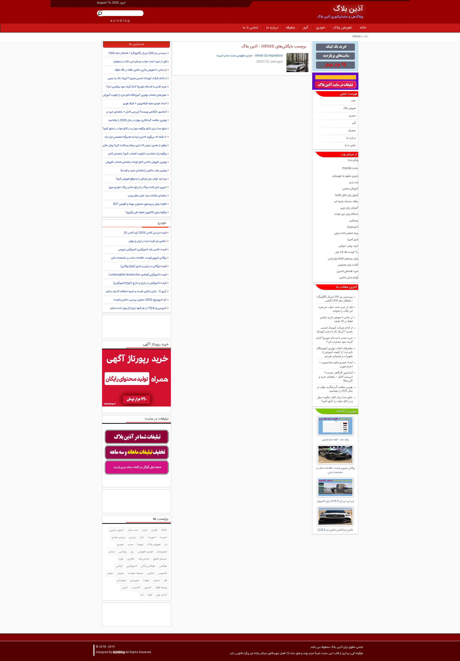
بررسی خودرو (118, 537)
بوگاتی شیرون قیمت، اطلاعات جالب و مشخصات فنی (138, 258)
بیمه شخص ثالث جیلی (346, 234)
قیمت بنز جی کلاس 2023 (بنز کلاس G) (145, 233)
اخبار (144, 530)
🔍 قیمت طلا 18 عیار (346, 252)
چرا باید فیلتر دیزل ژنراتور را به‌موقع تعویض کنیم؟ (141, 179)
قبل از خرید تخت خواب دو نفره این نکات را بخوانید (336, 308)
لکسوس (162, 573)
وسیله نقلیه (161, 588)
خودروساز (162, 552)
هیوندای (121, 580)
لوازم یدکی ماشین (348, 278)
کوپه (150, 595)
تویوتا (140, 544)
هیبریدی (134, 580)
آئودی (154, 530)
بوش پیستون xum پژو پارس (343, 259)
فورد (121, 559)
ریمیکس (353, 221)
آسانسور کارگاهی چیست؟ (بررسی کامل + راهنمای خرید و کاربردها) (336, 376)
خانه (363, 28)
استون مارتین (116, 530)
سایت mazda (350, 168)
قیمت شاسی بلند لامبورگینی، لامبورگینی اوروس (142, 250)
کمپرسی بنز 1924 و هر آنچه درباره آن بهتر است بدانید (138, 308)
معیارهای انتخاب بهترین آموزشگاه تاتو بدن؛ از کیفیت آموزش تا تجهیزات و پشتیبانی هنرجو (335, 352)
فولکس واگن (148, 566)
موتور (110, 573)
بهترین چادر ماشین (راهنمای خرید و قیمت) (144, 171)
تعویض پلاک (342, 28)
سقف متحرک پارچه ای (346, 202)
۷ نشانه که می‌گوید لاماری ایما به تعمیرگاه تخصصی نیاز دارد (135, 137)
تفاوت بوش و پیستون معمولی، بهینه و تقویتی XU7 (140, 204)
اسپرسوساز (352, 227)
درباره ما (272, 28)
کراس (125, 588)
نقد (165, 580)
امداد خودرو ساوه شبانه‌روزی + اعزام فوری (336, 364)
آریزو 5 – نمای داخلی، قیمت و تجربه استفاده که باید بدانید (136, 291)
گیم (305, 28)
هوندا (146, 580)
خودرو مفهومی (145, 552)
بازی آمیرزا (352, 240)
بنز (166, 544)
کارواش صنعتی (350, 189)
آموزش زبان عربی (349, 208)
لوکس (119, 566)
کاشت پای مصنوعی (348, 265)
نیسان (156, 580)
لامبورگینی (131, 566)
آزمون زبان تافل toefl (346, 195)
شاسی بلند (143, 559)
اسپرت (163, 537)
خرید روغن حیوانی (348, 246)
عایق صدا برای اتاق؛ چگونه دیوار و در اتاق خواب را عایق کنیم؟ (335, 399)
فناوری (130, 559)
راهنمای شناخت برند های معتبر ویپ (147, 196)
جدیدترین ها (136, 44)
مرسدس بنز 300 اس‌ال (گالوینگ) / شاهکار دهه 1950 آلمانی (335, 298)
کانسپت (136, 588)
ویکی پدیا (353, 160)
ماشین (150, 573)
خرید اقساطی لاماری (347, 272)
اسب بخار (133, 530)
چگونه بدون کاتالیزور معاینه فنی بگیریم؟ (146, 212)
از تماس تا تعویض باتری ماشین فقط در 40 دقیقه (336, 319)
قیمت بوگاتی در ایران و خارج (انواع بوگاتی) (143, 266)
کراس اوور (161, 595)
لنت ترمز (353, 183)
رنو (132, 552)
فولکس (163, 566)
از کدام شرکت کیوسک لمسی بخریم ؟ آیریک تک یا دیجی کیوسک (334, 329)
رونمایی (123, 552)
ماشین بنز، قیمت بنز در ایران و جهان (147, 241)
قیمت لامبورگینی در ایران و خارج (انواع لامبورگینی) (139, 283)
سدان (112, 552)
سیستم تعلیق (160, 559)
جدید (130, 544)
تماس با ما (250, 28)
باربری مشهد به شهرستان (345, 176)
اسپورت (152, 537)
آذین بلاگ (348, 9)
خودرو (320, 28)
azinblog (120, 20)
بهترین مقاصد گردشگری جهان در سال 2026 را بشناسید (335, 388)
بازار (142, 537)
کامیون (147, 588)
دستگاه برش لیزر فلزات (346, 214)
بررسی (132, 537)
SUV (164, 530)
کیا (142, 595)
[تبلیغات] (335, 56)
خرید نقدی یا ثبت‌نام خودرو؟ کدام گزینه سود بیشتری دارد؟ (334, 339)
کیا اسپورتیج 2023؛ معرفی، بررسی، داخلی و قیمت (140, 300)
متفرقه (290, 28)
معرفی (120, 573)
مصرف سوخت (135, 573)
